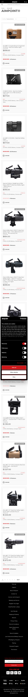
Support (14, 587)
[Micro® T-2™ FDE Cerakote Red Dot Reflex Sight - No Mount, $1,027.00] (14, 453)
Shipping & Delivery (14, 614)
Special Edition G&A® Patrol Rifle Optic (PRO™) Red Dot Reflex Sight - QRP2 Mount (13, 185)
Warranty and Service (14, 600)
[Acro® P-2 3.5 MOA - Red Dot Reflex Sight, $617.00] (14, 126)
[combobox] (14, 4)
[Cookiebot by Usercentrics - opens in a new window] (20, 319)
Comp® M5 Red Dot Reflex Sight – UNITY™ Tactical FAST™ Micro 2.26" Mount (14, 419)
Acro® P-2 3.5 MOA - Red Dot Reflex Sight (14, 138)
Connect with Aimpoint (14, 597)
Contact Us (14, 594)
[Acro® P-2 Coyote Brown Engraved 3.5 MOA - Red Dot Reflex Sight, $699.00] (14, 34)
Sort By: (4, 19)
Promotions (14, 649)
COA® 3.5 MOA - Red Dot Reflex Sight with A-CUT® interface (12, 91)
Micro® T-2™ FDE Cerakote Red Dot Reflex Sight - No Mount (14, 465)
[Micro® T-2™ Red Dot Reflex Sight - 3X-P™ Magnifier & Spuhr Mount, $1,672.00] (14, 544)
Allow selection (14, 372)
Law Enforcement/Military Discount (14, 636)
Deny (14, 377)
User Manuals (14, 611)
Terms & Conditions (14, 624)
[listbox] (11, 19)
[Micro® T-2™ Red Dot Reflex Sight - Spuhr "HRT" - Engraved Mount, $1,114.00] (14, 314)
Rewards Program (14, 646)
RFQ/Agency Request (14, 639)
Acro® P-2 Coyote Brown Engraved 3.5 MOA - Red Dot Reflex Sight (13, 46)
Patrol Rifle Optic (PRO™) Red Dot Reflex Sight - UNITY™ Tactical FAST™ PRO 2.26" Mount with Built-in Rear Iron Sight (14, 279)
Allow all (14, 367)
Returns (14, 617)
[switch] (24, 348)
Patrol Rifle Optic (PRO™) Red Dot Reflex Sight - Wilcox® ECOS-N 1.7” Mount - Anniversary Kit (13, 232)
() (26, 2)
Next (18, 579)
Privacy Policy (14, 621)
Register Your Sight (14, 603)
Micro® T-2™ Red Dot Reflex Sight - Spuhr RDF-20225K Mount (14, 510)
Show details (20, 363)
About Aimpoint (14, 590)
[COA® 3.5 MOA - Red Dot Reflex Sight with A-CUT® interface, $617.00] (14, 79)
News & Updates (14, 633)
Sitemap (14, 584)
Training (14, 643)
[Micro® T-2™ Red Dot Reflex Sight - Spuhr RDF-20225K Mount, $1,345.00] (14, 498)
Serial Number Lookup (14, 607)
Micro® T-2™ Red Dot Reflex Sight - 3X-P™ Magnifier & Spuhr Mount (14, 556)
